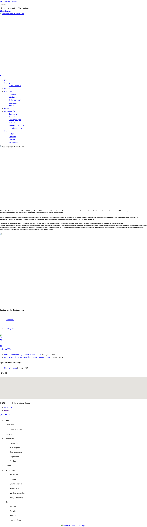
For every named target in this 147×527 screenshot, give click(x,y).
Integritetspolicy (16, 497)
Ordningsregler (16, 452)
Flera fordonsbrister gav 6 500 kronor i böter (22, 354)
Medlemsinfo (11, 470)
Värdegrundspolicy (17, 493)
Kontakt (13, 516)
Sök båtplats (15, 447)
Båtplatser (10, 438)
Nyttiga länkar (15, 520)
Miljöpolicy (14, 457)
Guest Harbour (16, 429)
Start (8, 420)
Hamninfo (14, 443)
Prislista (13, 461)
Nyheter (9, 434)
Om (7, 502)
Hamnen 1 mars (10, 368)
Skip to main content (8, 1)
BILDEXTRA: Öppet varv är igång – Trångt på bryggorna (27, 357)
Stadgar (13, 479)
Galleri (8, 466)
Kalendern (14, 475)
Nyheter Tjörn (6, 349)
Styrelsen (13, 511)
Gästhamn (10, 425)
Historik (13, 506)
